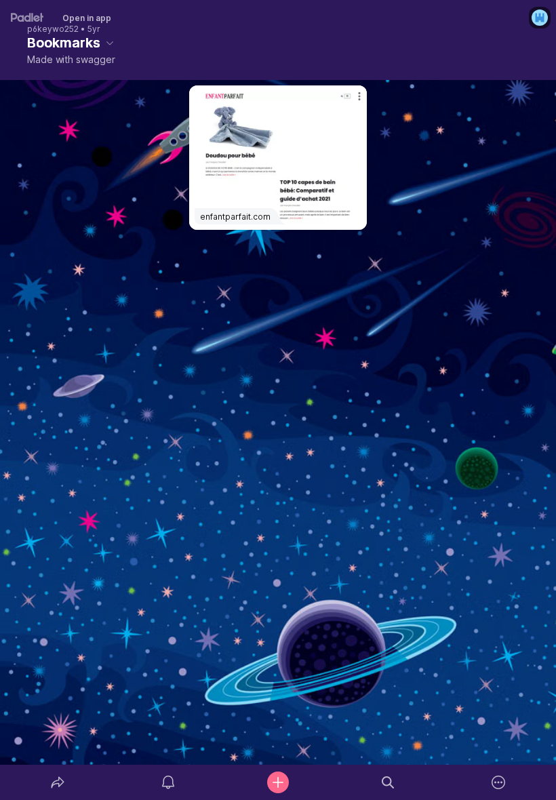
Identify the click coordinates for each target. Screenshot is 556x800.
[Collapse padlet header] (110, 43)
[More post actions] (350, 101)
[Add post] (278, 782)
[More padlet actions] (498, 782)
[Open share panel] (57, 782)
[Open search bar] (387, 782)
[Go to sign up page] (540, 17)
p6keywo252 (53, 29)
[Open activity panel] (168, 782)
